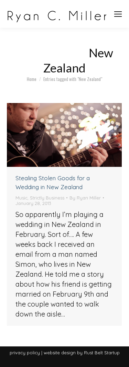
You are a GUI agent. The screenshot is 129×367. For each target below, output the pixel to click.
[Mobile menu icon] (118, 14)
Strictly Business (47, 197)
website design (60, 352)
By (85, 197)
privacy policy (25, 352)
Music (21, 197)
